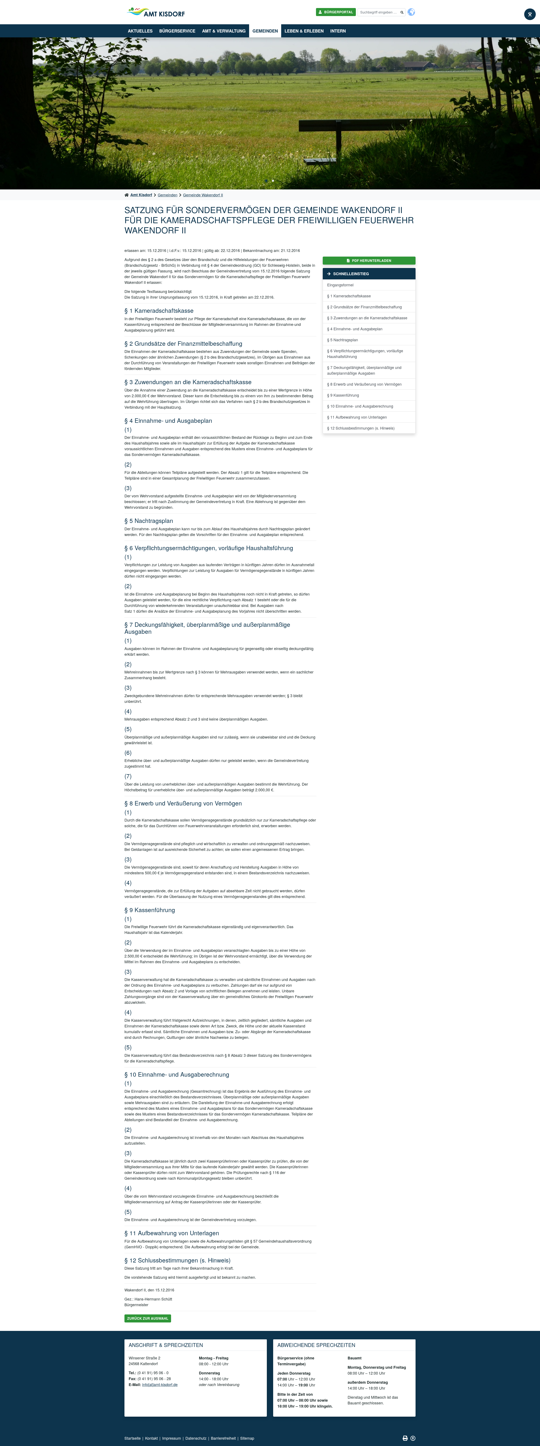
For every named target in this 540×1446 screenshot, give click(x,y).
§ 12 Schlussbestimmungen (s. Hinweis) (361, 428)
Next (533, 113)
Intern (338, 31)
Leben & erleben (304, 31)
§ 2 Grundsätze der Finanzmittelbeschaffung (364, 306)
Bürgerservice (177, 31)
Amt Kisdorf (141, 194)
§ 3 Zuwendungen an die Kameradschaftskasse (367, 317)
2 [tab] (273, 181)
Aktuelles (140, 31)
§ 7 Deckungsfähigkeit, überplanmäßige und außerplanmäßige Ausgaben (364, 370)
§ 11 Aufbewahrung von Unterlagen (357, 417)
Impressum (171, 1438)
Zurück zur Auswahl (147, 1318)
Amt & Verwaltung (224, 31)
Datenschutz (196, 1438)
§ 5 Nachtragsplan (342, 339)
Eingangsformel (340, 284)
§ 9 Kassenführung (343, 395)
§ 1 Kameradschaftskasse (349, 295)
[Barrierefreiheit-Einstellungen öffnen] (530, 14)
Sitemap (247, 1438)
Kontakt (151, 1438)
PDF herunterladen (371, 260)
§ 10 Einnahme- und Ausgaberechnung (360, 406)
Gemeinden (265, 31)
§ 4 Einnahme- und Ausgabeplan (354, 328)
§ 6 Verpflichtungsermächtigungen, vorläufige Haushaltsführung (365, 353)
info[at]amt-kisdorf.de (160, 1384)
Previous (7, 113)
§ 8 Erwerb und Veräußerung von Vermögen (364, 384)
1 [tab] (266, 181)
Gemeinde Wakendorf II (203, 194)
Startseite (132, 1438)
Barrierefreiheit (223, 1438)
